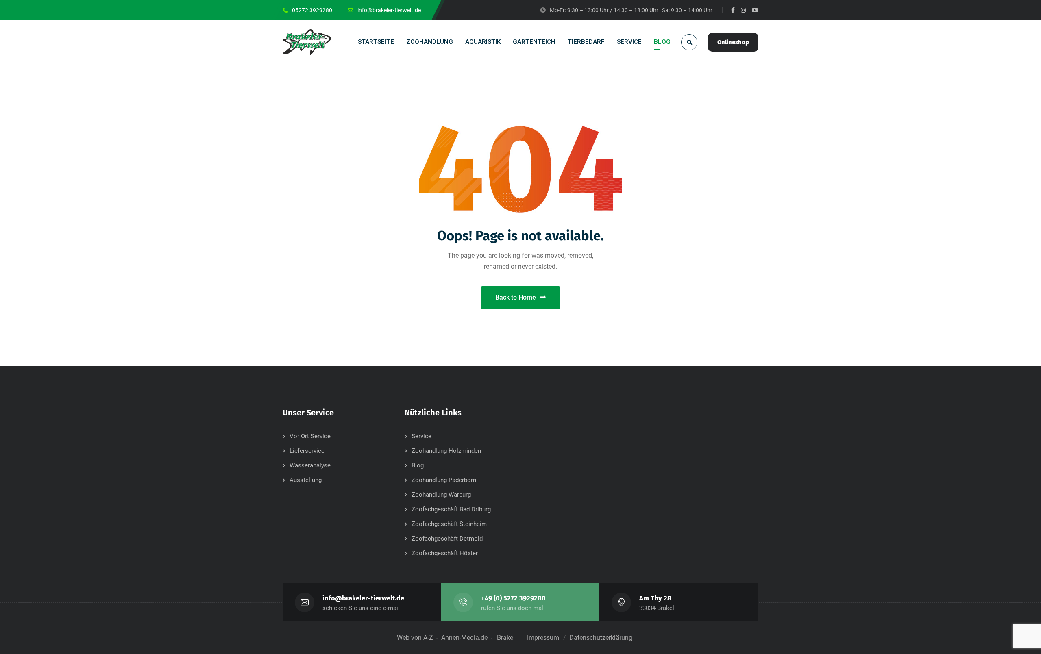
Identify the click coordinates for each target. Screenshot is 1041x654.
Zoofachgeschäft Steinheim (449, 524)
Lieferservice (307, 450)
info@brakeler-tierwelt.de (363, 598)
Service (421, 436)
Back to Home (515, 297)
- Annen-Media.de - (463, 637)
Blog (418, 465)
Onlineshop (733, 42)
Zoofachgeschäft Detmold (447, 538)
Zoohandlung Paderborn (444, 480)
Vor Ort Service (310, 436)
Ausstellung (306, 480)
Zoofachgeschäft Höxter (445, 553)
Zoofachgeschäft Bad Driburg (451, 509)
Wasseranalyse (310, 465)
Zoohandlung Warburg (441, 494)
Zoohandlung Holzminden (446, 450)
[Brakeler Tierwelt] (313, 42)
